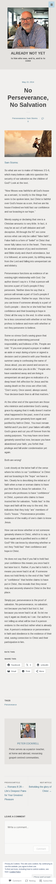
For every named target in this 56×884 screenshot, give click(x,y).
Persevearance (19, 118)
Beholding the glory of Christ (40, 787)
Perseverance (10, 705)
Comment (41, 848)
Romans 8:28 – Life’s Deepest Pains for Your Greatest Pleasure (15, 791)
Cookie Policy (15, 872)
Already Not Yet (28, 53)
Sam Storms (32, 118)
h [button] (51, 4)
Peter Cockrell (28, 743)
